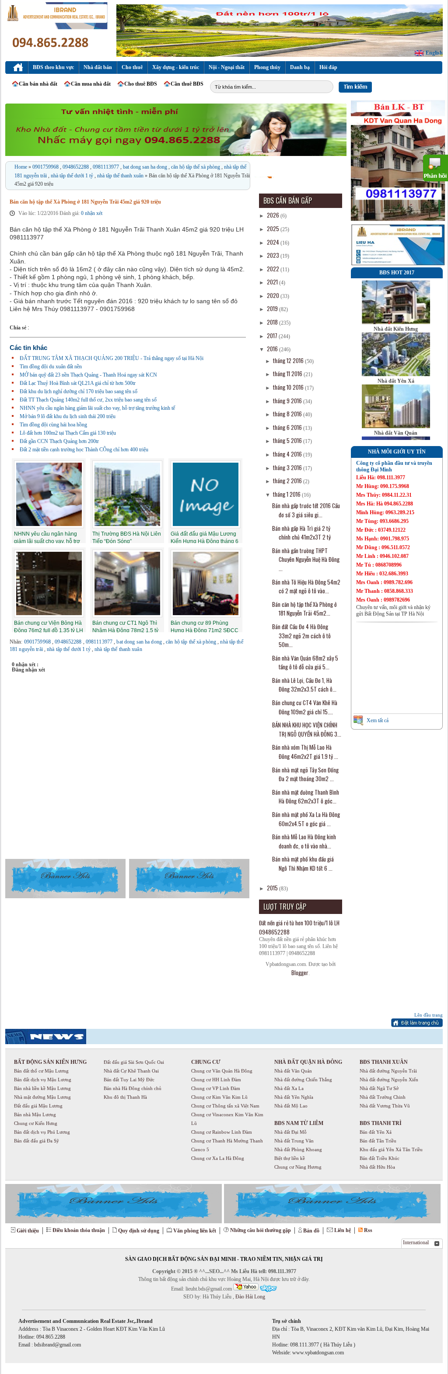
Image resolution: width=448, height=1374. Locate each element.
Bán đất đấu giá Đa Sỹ (36, 1140)
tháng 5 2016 (288, 440)
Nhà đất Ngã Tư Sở (379, 1088)
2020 (273, 295)
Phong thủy (267, 67)
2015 (273, 887)
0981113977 (106, 167)
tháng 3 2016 (288, 467)
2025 (273, 228)
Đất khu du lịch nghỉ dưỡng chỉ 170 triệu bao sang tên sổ (78, 391)
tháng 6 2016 (288, 427)
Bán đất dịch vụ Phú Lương (42, 1132)
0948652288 (76, 167)
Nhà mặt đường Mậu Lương (42, 1097)
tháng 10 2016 (289, 387)
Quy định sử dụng (138, 1231)
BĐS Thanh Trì (381, 1123)
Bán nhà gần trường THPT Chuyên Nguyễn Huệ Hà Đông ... (306, 559)
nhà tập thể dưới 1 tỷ (72, 176)
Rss (368, 1230)
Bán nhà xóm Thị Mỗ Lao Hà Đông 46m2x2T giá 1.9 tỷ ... (305, 752)
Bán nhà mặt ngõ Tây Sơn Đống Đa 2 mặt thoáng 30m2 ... (305, 774)
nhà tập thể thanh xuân (121, 176)
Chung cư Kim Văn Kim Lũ (219, 1097)
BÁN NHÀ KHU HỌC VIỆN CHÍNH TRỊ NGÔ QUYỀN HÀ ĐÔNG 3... (306, 729)
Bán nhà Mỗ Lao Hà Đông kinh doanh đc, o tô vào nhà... (304, 841)
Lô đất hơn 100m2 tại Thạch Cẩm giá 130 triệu (68, 433)
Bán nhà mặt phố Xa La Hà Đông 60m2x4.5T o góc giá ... (306, 819)
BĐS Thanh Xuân (384, 1062)
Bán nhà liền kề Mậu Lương (42, 1088)
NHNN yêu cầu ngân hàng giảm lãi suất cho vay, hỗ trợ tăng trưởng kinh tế (97, 408)
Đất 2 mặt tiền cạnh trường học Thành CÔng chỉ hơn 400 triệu (84, 449)
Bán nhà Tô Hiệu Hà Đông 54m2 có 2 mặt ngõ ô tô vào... (306, 586)
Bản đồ (311, 1231)
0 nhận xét (91, 213)
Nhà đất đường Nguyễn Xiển (389, 1079)
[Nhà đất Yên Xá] (396, 374)
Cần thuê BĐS (187, 84)
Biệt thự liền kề (289, 1158)
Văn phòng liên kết (194, 1231)
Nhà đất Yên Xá (396, 381)
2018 (273, 322)
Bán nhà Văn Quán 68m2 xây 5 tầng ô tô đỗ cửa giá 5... (305, 662)
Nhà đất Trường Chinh (383, 1097)
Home (21, 167)
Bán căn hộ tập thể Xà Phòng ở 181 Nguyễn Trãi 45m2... (304, 609)
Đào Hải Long (249, 1297)
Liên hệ (342, 1230)
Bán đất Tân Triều (378, 1140)
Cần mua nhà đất (91, 84)
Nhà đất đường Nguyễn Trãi (388, 1070)
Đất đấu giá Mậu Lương (38, 1105)
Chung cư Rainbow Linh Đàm (221, 1132)
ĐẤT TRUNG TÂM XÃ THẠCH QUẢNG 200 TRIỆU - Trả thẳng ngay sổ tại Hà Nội (111, 358)
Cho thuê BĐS (140, 84)
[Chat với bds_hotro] (246, 1287)
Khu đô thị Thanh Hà (125, 1097)
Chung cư (205, 1062)
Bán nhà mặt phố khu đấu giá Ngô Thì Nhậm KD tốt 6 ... (303, 863)
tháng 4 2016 (288, 454)
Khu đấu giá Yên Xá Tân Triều (391, 1149)
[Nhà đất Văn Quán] (396, 426)
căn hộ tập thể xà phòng (196, 167)
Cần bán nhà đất (38, 84)
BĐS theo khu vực (53, 67)
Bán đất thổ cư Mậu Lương (41, 1070)
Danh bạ (300, 67)
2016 (273, 348)
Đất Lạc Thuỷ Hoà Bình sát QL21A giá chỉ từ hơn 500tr (78, 383)
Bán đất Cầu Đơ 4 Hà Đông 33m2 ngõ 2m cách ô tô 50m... (301, 635)
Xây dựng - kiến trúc (175, 67)
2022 (273, 268)
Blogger (299, 972)
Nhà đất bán (98, 67)
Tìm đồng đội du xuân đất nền (51, 366)
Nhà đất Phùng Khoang (298, 1149)
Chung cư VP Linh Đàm (215, 1088)
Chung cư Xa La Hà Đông (217, 1158)
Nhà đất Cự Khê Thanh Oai (131, 1070)
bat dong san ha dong (145, 167)
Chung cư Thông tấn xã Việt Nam (225, 1105)
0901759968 (46, 167)
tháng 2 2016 (288, 480)
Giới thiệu (28, 1231)
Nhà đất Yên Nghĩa (293, 1097)
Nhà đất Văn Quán (395, 433)
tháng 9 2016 (288, 400)
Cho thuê (132, 67)
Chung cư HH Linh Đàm (216, 1079)
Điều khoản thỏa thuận (78, 1230)
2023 (273, 255)
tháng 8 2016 (288, 413)
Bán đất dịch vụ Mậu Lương (42, 1079)
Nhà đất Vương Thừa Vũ (385, 1105)
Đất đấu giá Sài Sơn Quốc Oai (134, 1062)
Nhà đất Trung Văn (294, 1140)
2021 (273, 281)
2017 (273, 335)
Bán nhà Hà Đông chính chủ (132, 1088)
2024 (273, 242)
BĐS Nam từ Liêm (298, 1123)
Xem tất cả (377, 720)
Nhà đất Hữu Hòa (377, 1167)
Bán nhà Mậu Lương (35, 1114)
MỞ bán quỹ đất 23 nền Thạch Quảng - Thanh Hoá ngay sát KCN (88, 375)
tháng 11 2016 (288, 373)
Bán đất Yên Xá (376, 1132)
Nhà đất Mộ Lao (291, 1105)
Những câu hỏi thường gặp (260, 1230)
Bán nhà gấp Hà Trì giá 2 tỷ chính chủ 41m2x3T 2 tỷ (301, 533)
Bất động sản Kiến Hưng (50, 1062)
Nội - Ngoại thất (227, 67)
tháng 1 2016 (287, 494)
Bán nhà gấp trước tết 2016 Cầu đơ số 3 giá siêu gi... (306, 510)
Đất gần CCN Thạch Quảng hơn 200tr (59, 441)
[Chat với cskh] (268, 1289)
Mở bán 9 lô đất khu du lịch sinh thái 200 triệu (68, 416)
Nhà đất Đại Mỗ (290, 1132)
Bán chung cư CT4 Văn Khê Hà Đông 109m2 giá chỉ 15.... (304, 707)
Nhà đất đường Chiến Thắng (303, 1079)
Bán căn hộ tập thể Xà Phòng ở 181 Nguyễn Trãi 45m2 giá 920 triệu (85, 202)
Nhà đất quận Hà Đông (308, 1062)
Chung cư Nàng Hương (298, 1167)
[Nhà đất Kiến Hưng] (396, 322)
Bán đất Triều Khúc (379, 1158)
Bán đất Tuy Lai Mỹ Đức (129, 1079)
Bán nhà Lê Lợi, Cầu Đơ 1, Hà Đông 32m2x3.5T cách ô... (304, 685)
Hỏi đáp (328, 67)
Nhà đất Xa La (289, 1088)
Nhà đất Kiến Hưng (396, 329)
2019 (273, 308)
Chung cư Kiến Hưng (35, 1123)
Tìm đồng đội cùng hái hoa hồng (53, 425)
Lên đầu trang (428, 1015)
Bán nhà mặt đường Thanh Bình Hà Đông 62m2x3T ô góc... (305, 797)
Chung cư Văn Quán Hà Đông (221, 1070)
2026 (273, 215)
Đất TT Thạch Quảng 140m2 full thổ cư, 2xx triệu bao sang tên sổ (88, 400)
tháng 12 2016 (289, 360)
